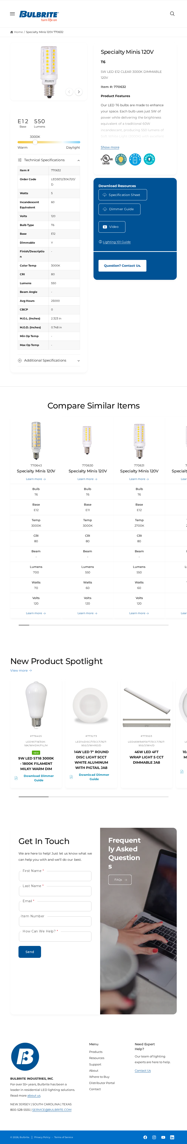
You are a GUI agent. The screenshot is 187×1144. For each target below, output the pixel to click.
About (93, 1070)
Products (95, 1052)
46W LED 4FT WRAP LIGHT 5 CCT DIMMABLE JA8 (147, 757)
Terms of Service (63, 1137)
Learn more (34, 479)
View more (19, 670)
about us (33, 1095)
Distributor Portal (102, 1083)
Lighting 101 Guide (117, 242)
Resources (96, 1058)
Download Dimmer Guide (39, 778)
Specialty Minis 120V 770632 (44, 32)
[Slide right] (78, 91)
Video (114, 227)
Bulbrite (24, 1137)
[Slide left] (69, 91)
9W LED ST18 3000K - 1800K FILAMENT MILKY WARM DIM (36, 763)
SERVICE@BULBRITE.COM (51, 1109)
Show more (110, 147)
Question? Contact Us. (122, 266)
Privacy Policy (42, 1137)
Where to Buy (99, 1077)
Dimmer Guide (121, 209)
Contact (95, 1089)
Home (18, 32)
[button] (12, 13)
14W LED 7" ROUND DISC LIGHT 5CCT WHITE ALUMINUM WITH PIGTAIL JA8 (91, 760)
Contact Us (143, 1070)
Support (95, 1064)
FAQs (118, 879)
